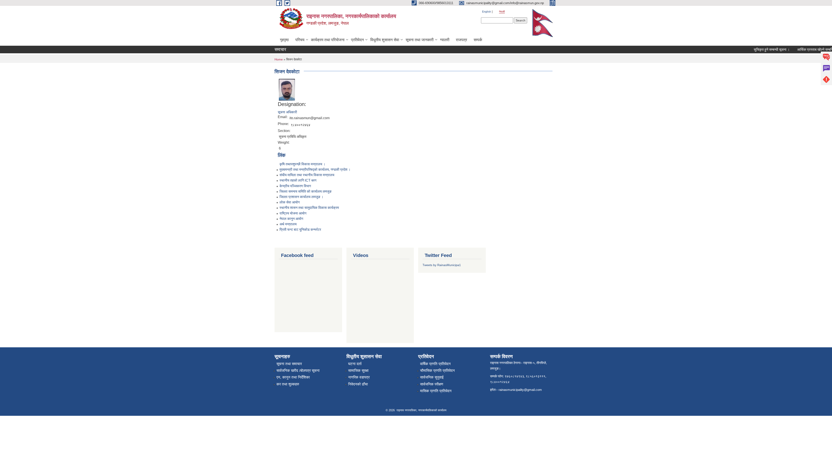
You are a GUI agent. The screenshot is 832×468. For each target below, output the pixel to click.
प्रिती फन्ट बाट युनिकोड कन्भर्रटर (300, 229)
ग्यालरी (444, 40)
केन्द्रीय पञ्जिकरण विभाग (295, 186)
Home (279, 59)
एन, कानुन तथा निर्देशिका (293, 377)
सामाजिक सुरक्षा (358, 371)
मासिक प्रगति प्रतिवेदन (436, 391)
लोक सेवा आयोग (290, 202)
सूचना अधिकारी (287, 112)
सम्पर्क (478, 40)
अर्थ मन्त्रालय (288, 224)
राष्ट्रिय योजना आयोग (293, 213)
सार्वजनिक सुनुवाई (432, 377)
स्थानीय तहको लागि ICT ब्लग (298, 180)
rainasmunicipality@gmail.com (520, 390)
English (486, 11)
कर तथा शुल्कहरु (287, 384)
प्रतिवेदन (357, 40)
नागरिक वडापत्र (359, 377)
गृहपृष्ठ (284, 40)
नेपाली (502, 11)
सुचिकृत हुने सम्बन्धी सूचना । (763, 49)
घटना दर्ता (355, 364)
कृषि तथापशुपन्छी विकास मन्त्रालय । (302, 164)
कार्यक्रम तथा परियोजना (327, 40)
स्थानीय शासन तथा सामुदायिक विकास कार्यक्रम (309, 208)
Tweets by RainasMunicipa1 (441, 265)
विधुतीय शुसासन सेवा (384, 40)
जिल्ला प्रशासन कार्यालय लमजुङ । (301, 197)
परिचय (299, 40)
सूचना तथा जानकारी (420, 40)
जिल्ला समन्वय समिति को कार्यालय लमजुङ (306, 191)
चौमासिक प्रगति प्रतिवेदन (437, 371)
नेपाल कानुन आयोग (291, 219)
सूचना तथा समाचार (289, 364)
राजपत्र (461, 40)
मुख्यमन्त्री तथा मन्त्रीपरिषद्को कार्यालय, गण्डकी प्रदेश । (315, 169)
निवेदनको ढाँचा (358, 384)
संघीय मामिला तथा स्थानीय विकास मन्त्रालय (307, 175)
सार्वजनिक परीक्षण (431, 384)
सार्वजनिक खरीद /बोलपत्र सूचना (298, 371)
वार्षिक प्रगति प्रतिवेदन (435, 364)
